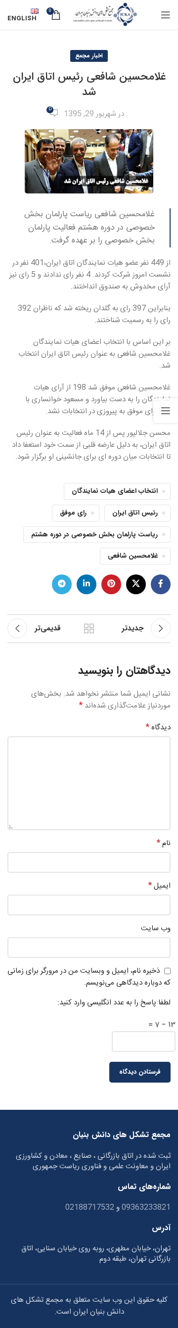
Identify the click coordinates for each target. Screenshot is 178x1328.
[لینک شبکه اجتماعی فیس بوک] (161, 584)
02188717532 (89, 1207)
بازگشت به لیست (89, 628)
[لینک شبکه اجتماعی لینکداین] (86, 584)
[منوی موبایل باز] (166, 15)
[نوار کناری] (165, 410)
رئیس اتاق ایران (135, 513)
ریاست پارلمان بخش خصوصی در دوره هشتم (94, 534)
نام (164, 844)
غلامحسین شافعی (133, 556)
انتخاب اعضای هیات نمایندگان (115, 491)
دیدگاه (158, 728)
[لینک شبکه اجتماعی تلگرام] (62, 584)
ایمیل (159, 886)
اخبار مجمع (89, 55)
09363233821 (145, 1207)
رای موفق (73, 513)
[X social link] (136, 584)
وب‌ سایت (156, 929)
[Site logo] (104, 15)
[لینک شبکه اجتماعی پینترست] (111, 584)
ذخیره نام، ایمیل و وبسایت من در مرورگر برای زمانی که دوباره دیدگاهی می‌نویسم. (89, 977)
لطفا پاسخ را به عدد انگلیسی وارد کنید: (114, 1003)
